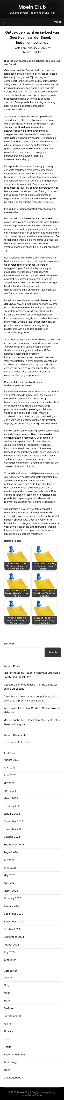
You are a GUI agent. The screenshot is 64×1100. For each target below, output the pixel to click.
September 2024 (14, 936)
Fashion (8, 1023)
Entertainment (12, 1016)
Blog (6, 985)
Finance (8, 1031)
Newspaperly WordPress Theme (39, 1094)
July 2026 (9, 767)
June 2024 (10, 959)
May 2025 (9, 875)
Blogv (7, 1000)
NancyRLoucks (32, 52)
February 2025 (12, 898)
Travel (7, 1070)
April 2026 (10, 790)
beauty (8, 977)
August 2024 (11, 944)
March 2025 (11, 890)
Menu (57, 21)
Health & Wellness (14, 1054)
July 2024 (10, 952)
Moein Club (32, 7)
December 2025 (13, 821)
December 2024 (13, 913)
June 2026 (10, 775)
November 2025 (13, 829)
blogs (7, 993)
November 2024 (13, 921)
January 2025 (12, 906)
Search (9, 643)
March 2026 (11, 798)
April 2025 (10, 883)
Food (7, 1039)
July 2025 (9, 860)
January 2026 (12, 813)
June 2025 (10, 867)
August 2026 (11, 759)
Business (9, 1008)
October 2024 (12, 929)
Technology (11, 1062)
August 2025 (11, 852)
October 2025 (12, 836)
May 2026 (9, 783)
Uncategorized (12, 1077)
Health (7, 1046)
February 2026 (12, 806)
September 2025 (14, 844)
